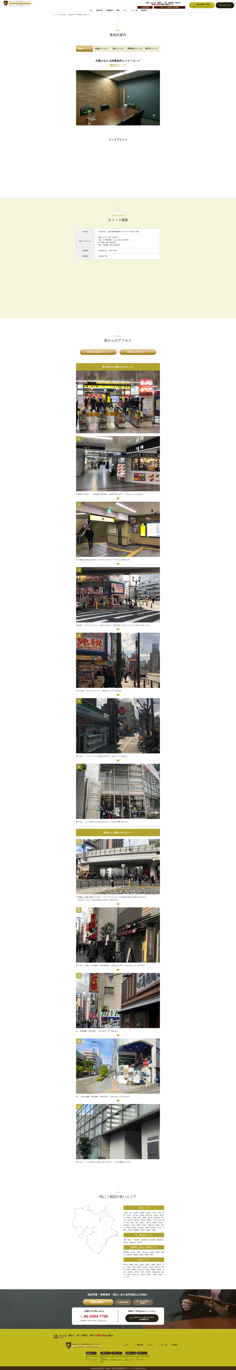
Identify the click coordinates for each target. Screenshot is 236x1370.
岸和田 (134, 48)
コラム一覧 (134, 10)
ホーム (55, 14)
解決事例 (143, 10)
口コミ (125, 10)
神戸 (151, 48)
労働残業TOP (71, 14)
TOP (91, 10)
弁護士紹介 (99, 10)
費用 (118, 10)
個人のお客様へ (62, 14)
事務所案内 (109, 10)
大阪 (101, 48)
